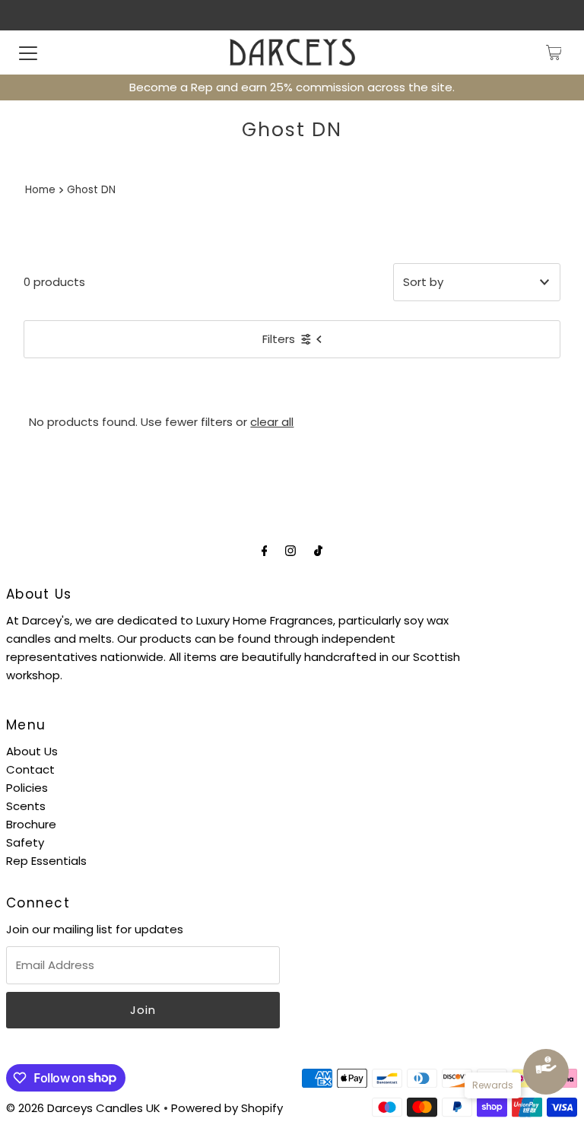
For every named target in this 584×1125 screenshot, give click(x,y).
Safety (25, 842)
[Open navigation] (28, 52)
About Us (32, 751)
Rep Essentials (46, 861)
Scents (26, 806)
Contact (30, 769)
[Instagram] (290, 551)
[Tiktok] (318, 551)
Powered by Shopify (227, 1108)
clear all (272, 422)
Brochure (31, 824)
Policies (27, 788)
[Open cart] (554, 52)
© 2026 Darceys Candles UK (83, 1108)
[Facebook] (265, 551)
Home (40, 190)
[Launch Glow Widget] (546, 1072)
